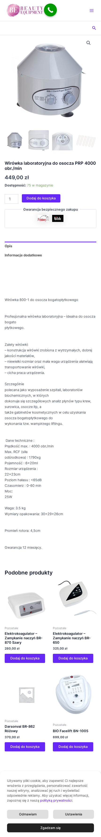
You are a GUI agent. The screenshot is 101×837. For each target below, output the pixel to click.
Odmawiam (28, 814)
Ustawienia (73, 814)
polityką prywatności (56, 800)
